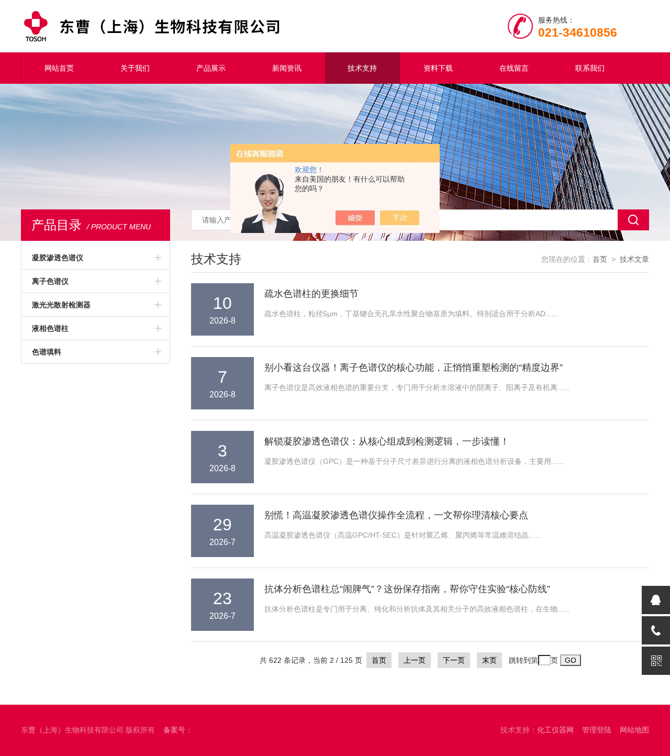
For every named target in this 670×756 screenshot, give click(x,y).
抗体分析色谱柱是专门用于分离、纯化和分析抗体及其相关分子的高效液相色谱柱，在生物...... (417, 609)
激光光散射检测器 (61, 305)
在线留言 (514, 68)
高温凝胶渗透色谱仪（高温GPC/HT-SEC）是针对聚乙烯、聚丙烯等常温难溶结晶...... (402, 535)
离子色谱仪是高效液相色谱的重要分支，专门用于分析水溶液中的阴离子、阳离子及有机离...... (417, 387)
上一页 (415, 660)
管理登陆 (596, 730)
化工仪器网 (555, 730)
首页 (600, 259)
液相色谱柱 (50, 328)
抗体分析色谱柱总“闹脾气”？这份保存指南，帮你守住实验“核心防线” (407, 589)
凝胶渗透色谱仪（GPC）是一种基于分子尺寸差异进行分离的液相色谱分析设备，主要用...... (414, 461)
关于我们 (135, 68)
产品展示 (211, 68)
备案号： (178, 730)
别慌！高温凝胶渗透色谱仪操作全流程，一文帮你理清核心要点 (396, 515)
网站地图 (634, 730)
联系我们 (590, 68)
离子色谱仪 (50, 281)
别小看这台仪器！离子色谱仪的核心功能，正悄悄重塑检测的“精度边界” (413, 367)
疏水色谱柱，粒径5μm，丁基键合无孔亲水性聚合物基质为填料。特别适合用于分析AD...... (411, 313)
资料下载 (438, 68)
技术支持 (362, 68)
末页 (489, 660)
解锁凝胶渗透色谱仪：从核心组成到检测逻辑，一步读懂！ (386, 441)
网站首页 (59, 68)
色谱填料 (46, 352)
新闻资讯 (287, 68)
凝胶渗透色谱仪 (57, 257)
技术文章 (634, 259)
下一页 (454, 660)
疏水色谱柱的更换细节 (311, 293)
